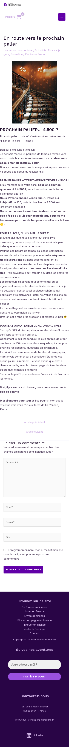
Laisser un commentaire (18, 50)
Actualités (41, 50)
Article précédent (34, 422)
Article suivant (34, 431)
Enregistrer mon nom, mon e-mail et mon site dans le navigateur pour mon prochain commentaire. (33, 554)
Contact (34, 633)
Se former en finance (34, 607)
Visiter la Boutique (34, 629)
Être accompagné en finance (34, 620)
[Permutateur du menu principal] (61, 16)
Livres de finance (34, 615)
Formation (17, 54)
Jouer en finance (35, 611)
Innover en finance (35, 624)
